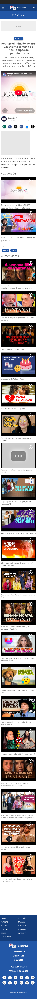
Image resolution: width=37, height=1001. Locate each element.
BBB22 (14, 250)
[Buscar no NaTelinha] (34, 7)
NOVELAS (4, 922)
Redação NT (12, 118)
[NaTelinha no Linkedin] (15, 983)
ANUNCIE (18, 960)
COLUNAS (4, 929)
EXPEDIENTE (18, 956)
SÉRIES (3, 933)
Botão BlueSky (27, 984)
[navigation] (3, 7)
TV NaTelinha (18, 15)
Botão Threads (33, 984)
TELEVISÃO (22, 918)
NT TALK (4, 926)
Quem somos (18, 951)
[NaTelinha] (18, 8)
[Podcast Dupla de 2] (21, 983)
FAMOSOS (21, 922)
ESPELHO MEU (6, 937)
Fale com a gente (18, 966)
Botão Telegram (4, 984)
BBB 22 (5, 250)
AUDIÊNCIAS (22, 926)
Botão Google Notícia (10, 984)
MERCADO (22, 929)
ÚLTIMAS (4, 918)
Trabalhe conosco (18, 971)
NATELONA (22, 933)
